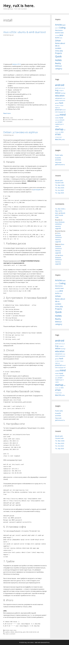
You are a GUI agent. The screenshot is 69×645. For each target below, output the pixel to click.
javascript (58, 110)
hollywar (61, 105)
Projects (58, 53)
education (60, 95)
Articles (7, 118)
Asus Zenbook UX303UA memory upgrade (58, 237)
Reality (58, 63)
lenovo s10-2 (16, 64)
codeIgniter (61, 90)
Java (61, 35)
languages (60, 112)
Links (61, 38)
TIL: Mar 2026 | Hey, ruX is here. (60, 211)
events (57, 33)
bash (11, 630)
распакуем (37, 190)
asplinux (7, 632)
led (64, 112)
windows (26, 119)
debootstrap (18, 632)
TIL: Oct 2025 (59, 190)
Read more (7, 113)
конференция (58, 137)
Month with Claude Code (60, 215)
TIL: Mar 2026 (59, 185)
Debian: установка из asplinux (20, 132)
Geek (62, 33)
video (62, 132)
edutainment (58, 98)
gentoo (57, 103)
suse (64, 129)
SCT (63, 124)
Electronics (59, 30)
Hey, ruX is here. (19, 5)
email (64, 98)
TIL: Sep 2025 (59, 193)
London (57, 115)
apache (57, 88)
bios (9, 119)
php (61, 51)
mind (63, 114)
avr (64, 88)
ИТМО (58, 134)
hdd (27, 632)
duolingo (63, 93)
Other (57, 51)
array (62, 88)
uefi (22, 119)
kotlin (57, 38)
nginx (56, 122)
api (60, 88)
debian (12, 632)
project (60, 122)
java (59, 107)
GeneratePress (45, 642)
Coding (62, 27)
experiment (62, 100)
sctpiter (57, 126)
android (59, 85)
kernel (34, 632)
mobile (57, 118)
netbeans (57, 120)
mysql (61, 118)
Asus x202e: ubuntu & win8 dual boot (24, 32)
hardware (57, 105)
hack (61, 103)
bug (56, 90)
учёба (63, 139)
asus (6, 119)
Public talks (59, 155)
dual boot (14, 119)
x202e (31, 119)
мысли (58, 139)
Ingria (56, 107)
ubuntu (56, 132)
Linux (11, 118)
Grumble (57, 35)
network (62, 120)
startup (59, 129)
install (19, 119)
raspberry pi (58, 124)
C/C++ (57, 28)
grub (24, 632)
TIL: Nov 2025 (59, 188)
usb (38, 632)
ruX (56, 255)
